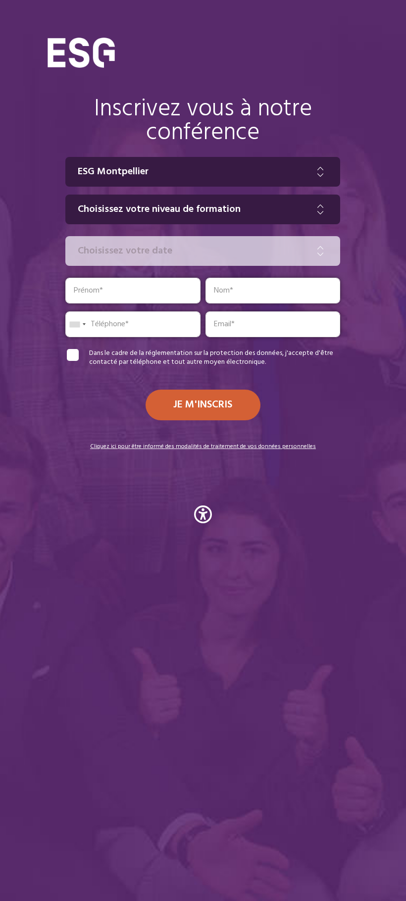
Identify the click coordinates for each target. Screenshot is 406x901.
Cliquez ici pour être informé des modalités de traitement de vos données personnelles (203, 446)
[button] (203, 516)
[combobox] (77, 324)
